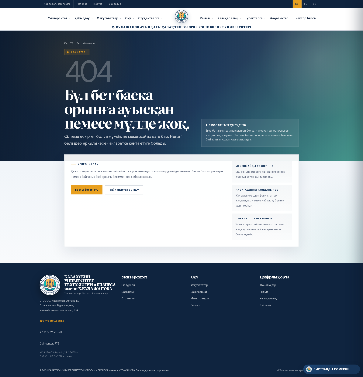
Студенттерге (149, 18)
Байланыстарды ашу (124, 189)
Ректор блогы (306, 18)
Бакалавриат (199, 292)
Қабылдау (82, 18)
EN (314, 4)
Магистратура (200, 298)
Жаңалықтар (279, 18)
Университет (57, 18)
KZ (297, 4)
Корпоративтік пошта (57, 3)
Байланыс (115, 3)
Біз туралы (128, 285)
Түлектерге (254, 18)
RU (306, 4)
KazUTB (68, 43)
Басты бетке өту (86, 189)
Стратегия (128, 298)
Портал (98, 3)
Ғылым (205, 18)
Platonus (82, 3)
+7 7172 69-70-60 (51, 332)
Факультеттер (107, 18)
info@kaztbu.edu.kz (52, 320)
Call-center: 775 (49, 343)
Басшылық (128, 292)
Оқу (128, 18)
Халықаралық (227, 18)
